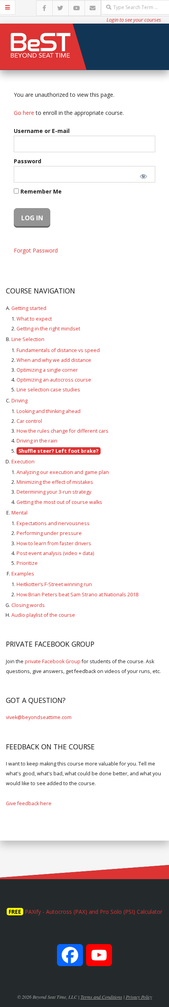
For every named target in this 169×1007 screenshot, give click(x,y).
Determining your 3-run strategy (54, 492)
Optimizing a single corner (47, 370)
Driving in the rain (37, 440)
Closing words (28, 605)
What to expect (34, 318)
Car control (29, 421)
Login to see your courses (134, 19)
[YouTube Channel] (99, 959)
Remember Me (40, 191)
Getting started (28, 308)
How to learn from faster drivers (54, 543)
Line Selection (27, 339)
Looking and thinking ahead (49, 411)
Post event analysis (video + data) (55, 553)
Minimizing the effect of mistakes (55, 482)
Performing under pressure (49, 533)
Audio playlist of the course (43, 615)
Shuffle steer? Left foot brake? (58, 451)
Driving (19, 400)
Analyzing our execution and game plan (63, 472)
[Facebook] (69, 959)
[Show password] (143, 176)
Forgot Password (36, 250)
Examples (22, 573)
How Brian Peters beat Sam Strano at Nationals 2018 (77, 594)
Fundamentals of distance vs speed (58, 350)
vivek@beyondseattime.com (39, 717)
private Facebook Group (53, 661)
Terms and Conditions (101, 997)
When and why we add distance (54, 360)
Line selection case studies (48, 389)
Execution (23, 461)
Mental (19, 512)
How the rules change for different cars (62, 431)
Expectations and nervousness (53, 523)
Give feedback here (28, 803)
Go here (24, 112)
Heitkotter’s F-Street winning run (54, 584)
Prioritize (27, 563)
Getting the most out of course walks (59, 502)
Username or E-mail (42, 131)
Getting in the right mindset (48, 328)
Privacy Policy (139, 997)
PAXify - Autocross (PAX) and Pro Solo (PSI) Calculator (93, 911)
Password (27, 161)
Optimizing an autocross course (54, 379)
